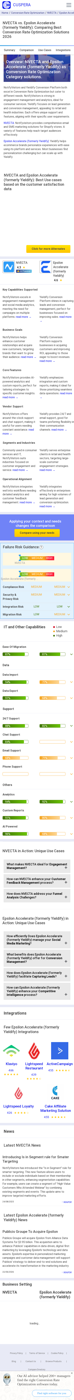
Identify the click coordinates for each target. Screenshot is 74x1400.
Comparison (27, 50)
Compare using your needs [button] (37, 532)
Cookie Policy (57, 1353)
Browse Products (54, 1361)
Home (5, 12)
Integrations (63, 50)
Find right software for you (51, 1393)
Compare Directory (36, 1369)
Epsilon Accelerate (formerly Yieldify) (26, 141)
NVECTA (51, 12)
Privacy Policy (16, 1353)
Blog (14, 1361)
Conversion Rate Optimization (27, 12)
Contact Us (30, 1361)
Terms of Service (37, 1353)
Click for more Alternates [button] (48, 248)
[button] (69, 5)
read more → (23, 316)
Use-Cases (44, 50)
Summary (9, 50)
